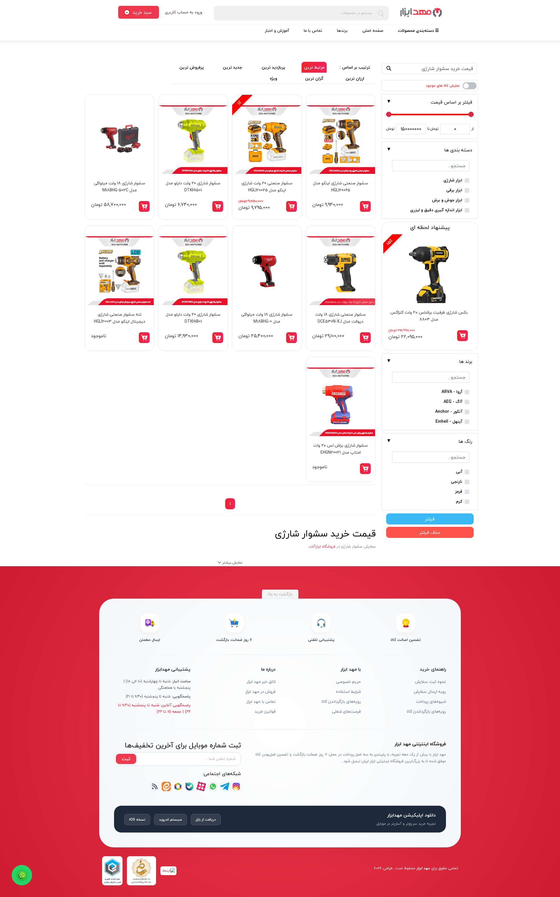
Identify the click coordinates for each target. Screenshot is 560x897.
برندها (342, 30)
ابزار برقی (454, 190)
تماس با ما (313, 30)
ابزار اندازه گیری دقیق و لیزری (436, 210)
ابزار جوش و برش (447, 200)
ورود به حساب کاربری (183, 12)
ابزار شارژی (452, 180)
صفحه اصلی (372, 30)
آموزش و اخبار (277, 30)
